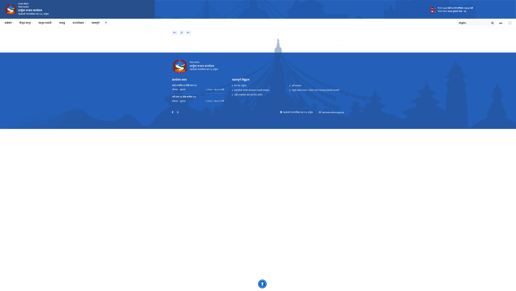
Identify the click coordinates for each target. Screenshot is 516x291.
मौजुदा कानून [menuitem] (25, 23)
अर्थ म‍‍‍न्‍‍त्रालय (296, 86)
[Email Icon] (509, 23)
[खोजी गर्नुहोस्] (492, 23)
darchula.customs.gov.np (333, 112)
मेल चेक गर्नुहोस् (240, 86)
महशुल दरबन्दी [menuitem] (45, 23)
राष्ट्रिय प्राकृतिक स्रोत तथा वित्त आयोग (248, 95)
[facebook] (172, 112)
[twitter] (178, 112)
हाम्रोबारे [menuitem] (8, 23)
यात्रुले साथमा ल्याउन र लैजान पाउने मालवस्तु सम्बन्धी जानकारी (315, 90)
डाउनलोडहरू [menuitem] (78, 23)
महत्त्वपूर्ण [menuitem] (95, 23)
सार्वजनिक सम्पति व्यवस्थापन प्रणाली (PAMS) (251, 90)
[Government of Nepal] (11, 9)
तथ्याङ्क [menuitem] (62, 23)
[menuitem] (106, 23)
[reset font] (181, 32)
